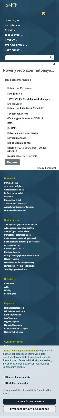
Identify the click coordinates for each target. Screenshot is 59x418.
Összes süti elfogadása (29, 401)
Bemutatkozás (11, 182)
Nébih (14, 5)
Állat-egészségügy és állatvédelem (20, 224)
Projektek (8, 196)
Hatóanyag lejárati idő (19, 108)
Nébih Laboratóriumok (14, 311)
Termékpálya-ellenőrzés (15, 269)
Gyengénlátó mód (45, 13)
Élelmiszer (9, 283)
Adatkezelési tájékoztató (15, 203)
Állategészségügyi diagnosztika (19, 227)
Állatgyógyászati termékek (16, 231)
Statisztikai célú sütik (18, 377)
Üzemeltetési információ (15, 210)
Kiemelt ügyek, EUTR (14, 248)
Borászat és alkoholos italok (17, 234)
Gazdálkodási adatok (14, 189)
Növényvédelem (12, 258)
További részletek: (17, 113)
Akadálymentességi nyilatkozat (19, 206)
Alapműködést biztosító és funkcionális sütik (27, 391)
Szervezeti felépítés (13, 186)
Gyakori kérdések (13, 341)
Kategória (12, 93)
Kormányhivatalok (12, 314)
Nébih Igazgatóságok (14, 307)
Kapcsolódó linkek (12, 200)
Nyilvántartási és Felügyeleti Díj (19, 262)
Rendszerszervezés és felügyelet (19, 265)
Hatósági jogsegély (13, 325)
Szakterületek (11, 220)
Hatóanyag (13, 88)
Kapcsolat (9, 303)
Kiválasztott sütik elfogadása (29, 409)
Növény (7, 290)
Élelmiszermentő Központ (16, 328)
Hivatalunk (9, 178)
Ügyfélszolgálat (11, 321)
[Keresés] (51, 57)
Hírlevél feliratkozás (13, 331)
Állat (6, 286)
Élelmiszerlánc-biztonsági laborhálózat (22, 241)
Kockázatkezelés (12, 252)
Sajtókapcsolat (11, 318)
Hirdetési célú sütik (17, 383)
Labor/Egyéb (10, 293)
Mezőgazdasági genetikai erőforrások (21, 255)
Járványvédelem (12, 245)
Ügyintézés (10, 279)
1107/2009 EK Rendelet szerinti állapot (28, 99)
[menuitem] (29, 20)
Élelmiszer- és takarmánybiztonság (20, 238)
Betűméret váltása (54, 64)
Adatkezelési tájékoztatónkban (20, 350)
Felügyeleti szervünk (14, 193)
